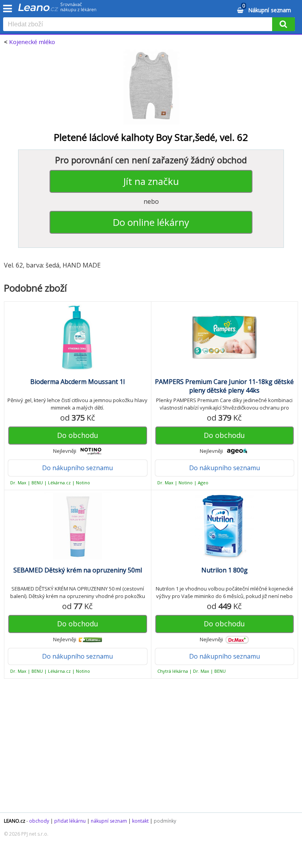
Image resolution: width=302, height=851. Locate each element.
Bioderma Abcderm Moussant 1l (77, 381)
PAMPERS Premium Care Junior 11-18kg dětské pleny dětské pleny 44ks (224, 386)
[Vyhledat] (283, 24)
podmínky (165, 821)
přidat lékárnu (70, 821)
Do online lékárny (151, 222)
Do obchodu (77, 435)
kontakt (140, 821)
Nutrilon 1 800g (224, 570)
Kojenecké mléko (32, 42)
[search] (139, 24)
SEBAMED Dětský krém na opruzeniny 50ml (77, 570)
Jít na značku (151, 181)
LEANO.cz (14, 821)
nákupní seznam (109, 821)
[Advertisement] (151, 749)
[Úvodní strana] (57, 10)
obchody (39, 821)
